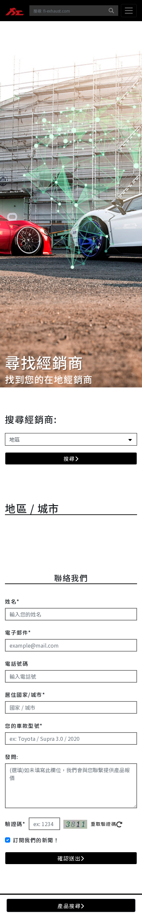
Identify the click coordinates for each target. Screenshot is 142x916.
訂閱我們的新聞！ (36, 840)
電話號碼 (16, 663)
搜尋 (69, 458)
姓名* (12, 601)
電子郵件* (18, 632)
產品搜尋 (69, 906)
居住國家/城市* (25, 694)
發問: (11, 757)
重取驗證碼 (104, 823)
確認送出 (69, 858)
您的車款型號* (24, 726)
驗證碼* (15, 824)
